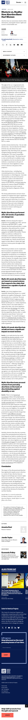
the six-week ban (9, 358)
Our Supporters (4, 691)
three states (20, 182)
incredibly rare (13, 222)
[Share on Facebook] (6, 44)
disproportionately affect (16, 267)
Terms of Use (4, 685)
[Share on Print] (21, 44)
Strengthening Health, (7, 39)
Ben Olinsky (10, 598)
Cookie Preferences (5, 692)
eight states (10, 180)
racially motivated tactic (8, 402)
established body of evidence (15, 318)
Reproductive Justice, (18, 39)
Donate (18, 2)
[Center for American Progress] (3, 2)
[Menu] (25, 2)
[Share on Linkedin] (10, 44)
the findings (14, 308)
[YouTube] (9, 628)
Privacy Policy (4, 687)
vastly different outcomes (14, 414)
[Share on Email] (17, 44)
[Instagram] (12, 628)
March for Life (12, 122)
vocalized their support (11, 120)
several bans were (6, 87)
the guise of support (10, 442)
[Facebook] (6, 628)
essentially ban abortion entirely (10, 337)
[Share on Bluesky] (14, 44)
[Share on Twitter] (2, 44)
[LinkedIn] (15, 628)
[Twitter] (2, 628)
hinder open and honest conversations (12, 461)
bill (21, 152)
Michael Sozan (4, 598)
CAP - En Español (5, 689)
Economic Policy (8, 552)
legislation (7, 113)
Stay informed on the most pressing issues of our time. (12, 640)
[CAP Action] (6, 671)
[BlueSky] (18, 628)
